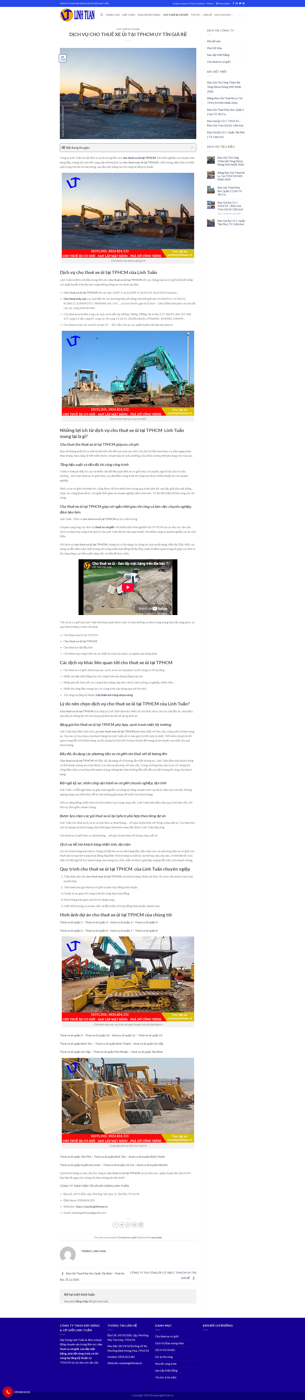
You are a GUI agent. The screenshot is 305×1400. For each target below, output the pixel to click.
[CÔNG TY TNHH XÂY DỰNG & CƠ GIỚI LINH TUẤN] (77, 15)
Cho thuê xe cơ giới (175, 14)
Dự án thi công (164, 1356)
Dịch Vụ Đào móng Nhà (169, 1343)
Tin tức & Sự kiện (165, 1377)
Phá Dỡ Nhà (214, 48)
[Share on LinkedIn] (141, 1225)
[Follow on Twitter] (240, 3)
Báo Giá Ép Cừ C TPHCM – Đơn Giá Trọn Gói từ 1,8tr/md (225, 123)
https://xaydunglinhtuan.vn (92, 1206)
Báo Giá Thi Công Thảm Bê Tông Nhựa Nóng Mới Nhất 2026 (224, 87)
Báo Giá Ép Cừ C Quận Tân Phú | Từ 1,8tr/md (226, 134)
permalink (157, 1237)
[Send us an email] (243, 3)
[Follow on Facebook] (233, 3)
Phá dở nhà (213, 41)
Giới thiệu (128, 14)
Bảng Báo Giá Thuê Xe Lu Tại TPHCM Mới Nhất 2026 (224, 100)
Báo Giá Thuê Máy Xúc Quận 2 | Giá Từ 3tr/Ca (225, 112)
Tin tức (196, 14)
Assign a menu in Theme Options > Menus (193, 3)
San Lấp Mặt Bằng (149, 14)
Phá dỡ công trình (166, 1363)
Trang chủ (112, 14)
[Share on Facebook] (115, 1225)
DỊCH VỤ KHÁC (222, 14)
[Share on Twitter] (122, 1225)
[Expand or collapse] (192, 147)
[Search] (101, 14)
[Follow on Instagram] (237, 3)
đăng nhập (82, 1301)
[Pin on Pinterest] (134, 1225)
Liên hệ (207, 14)
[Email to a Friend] (128, 1225)
